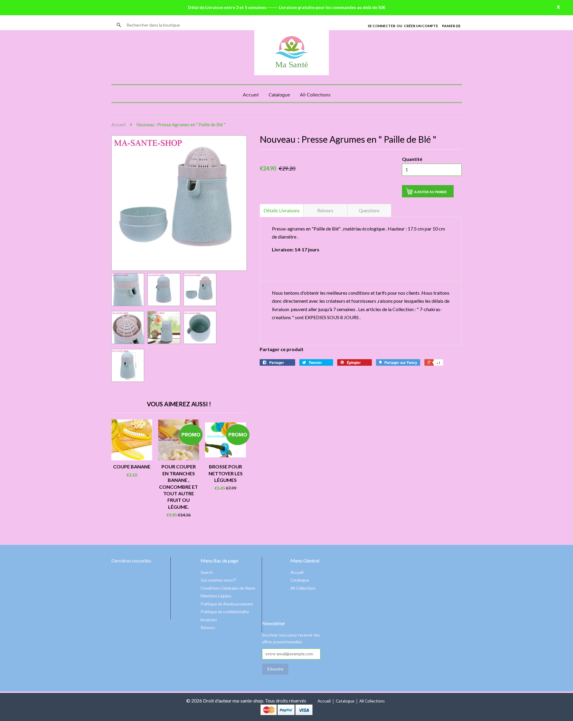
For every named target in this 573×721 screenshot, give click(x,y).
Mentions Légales (216, 596)
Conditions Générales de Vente (228, 588)
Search (207, 572)
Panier (451, 26)
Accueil (251, 95)
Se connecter (381, 26)
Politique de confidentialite (225, 611)
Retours (325, 210)
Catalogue (279, 95)
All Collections (315, 95)
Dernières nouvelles (131, 560)
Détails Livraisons (282, 210)
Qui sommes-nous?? (218, 580)
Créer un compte (421, 26)
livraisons (209, 619)
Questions (369, 210)
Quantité (412, 159)
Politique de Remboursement (227, 604)
